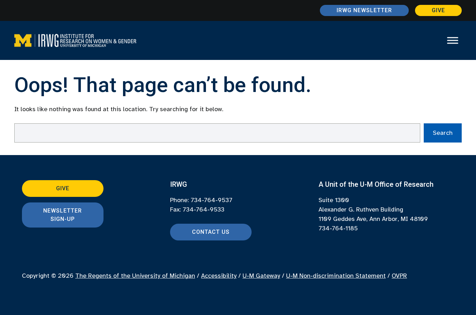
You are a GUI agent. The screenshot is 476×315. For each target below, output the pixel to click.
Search (443, 133)
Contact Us (211, 232)
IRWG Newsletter (364, 10)
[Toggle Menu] (452, 40)
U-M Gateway (261, 275)
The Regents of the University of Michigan (135, 275)
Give (438, 10)
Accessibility (219, 275)
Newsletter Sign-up (62, 214)
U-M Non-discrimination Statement (336, 275)
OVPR (399, 275)
